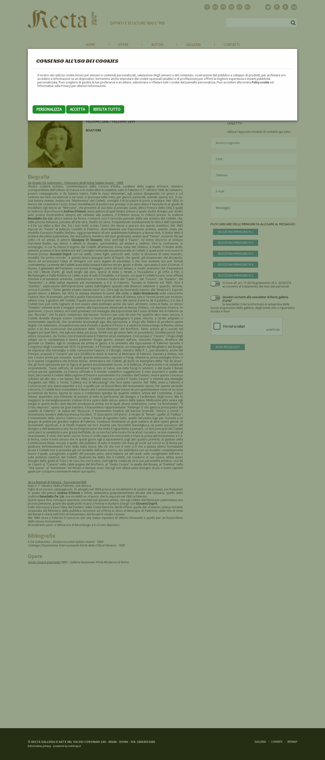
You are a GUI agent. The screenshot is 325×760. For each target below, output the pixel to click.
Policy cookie (260, 82)
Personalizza (49, 109)
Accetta (77, 109)
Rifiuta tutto (106, 109)
